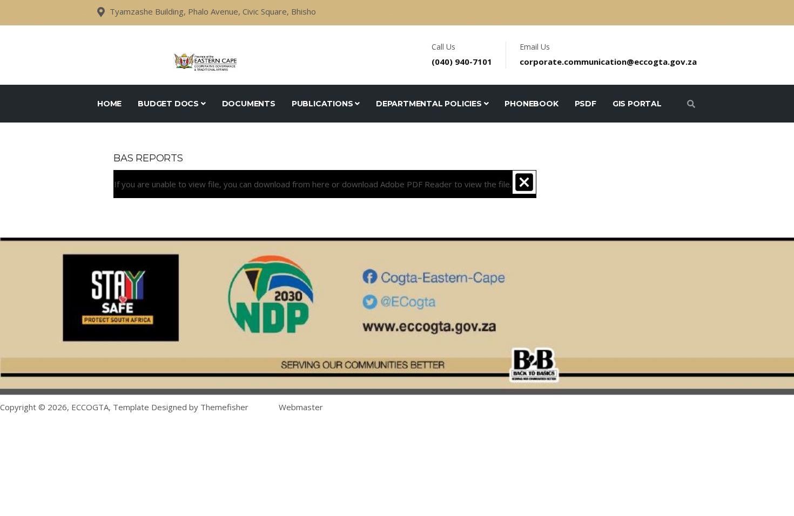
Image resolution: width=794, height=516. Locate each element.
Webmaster (301, 407)
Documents (248, 103)
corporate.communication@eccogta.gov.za (608, 61)
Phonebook (531, 103)
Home (109, 103)
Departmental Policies (430, 103)
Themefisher (224, 407)
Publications (323, 103)
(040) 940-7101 (462, 61)
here (320, 184)
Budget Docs (169, 103)
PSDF (585, 103)
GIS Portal (637, 103)
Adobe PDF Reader (416, 184)
